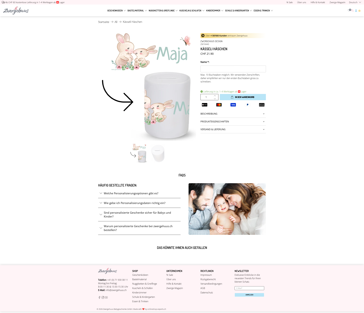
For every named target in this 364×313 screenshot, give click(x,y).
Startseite (103, 21)
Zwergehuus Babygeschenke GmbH (117, 309)
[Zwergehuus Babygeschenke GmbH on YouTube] (106, 297)
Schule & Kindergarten (237, 10)
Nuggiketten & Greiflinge (162, 10)
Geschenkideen (115, 10)
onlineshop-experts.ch (156, 309)
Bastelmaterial (136, 10)
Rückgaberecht (208, 279)
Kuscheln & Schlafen (190, 10)
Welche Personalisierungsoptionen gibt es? (131, 193)
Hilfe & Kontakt (173, 283)
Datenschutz (206, 292)
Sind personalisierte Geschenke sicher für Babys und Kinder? (137, 214)
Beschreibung (208, 113)
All (116, 21)
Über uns (171, 279)
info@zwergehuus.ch (116, 290)
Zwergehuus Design (211, 41)
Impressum (206, 274)
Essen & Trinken (262, 10)
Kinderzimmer (213, 10)
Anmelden (249, 295)
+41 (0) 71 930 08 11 (117, 279)
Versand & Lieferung (213, 129)
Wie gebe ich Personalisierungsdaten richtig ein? (134, 203)
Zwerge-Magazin (174, 288)
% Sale (169, 274)
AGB (202, 288)
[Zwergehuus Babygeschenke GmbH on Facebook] (99, 297)
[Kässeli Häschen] (148, 87)
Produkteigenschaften (214, 121)
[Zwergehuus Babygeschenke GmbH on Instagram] (103, 297)
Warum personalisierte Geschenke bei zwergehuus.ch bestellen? (138, 228)
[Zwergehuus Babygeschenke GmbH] (16, 10)
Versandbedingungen (211, 283)
